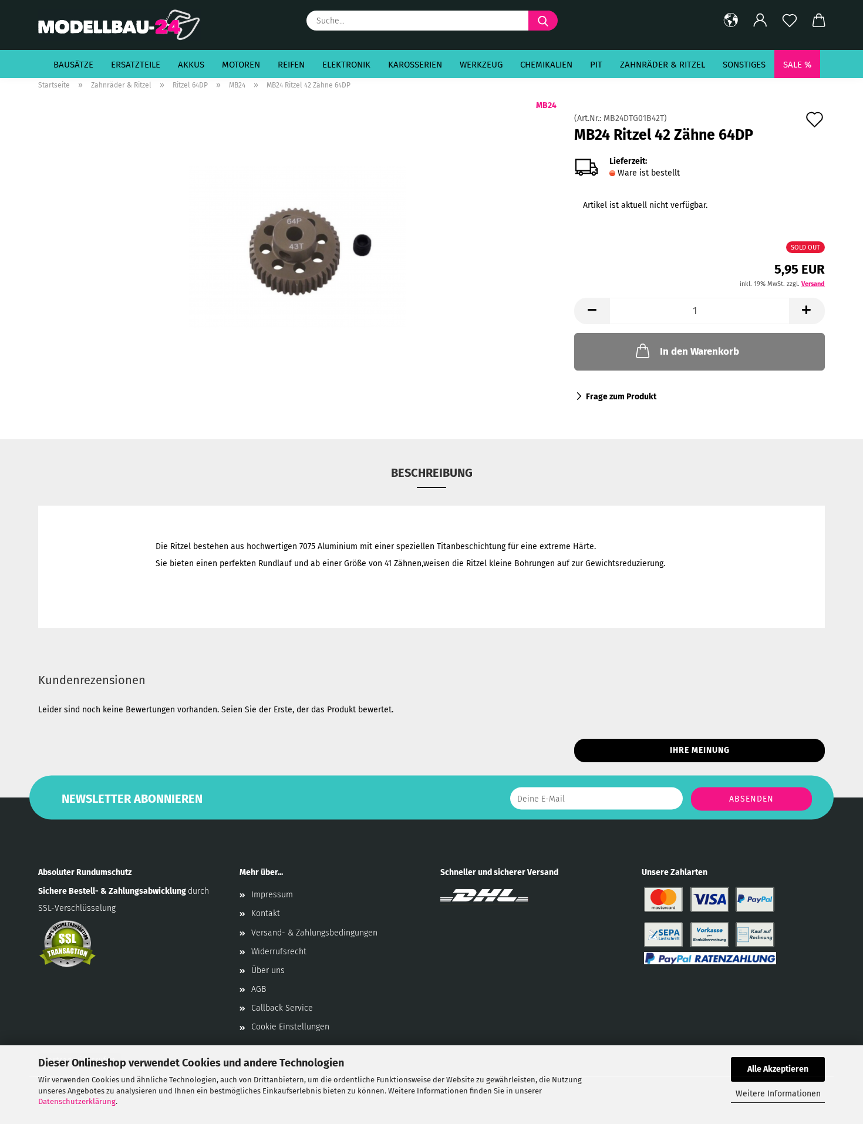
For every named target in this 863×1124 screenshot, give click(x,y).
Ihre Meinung (700, 750)
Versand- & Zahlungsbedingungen (314, 933)
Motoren (241, 64)
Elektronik (346, 64)
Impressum (272, 895)
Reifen (291, 64)
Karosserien (415, 64)
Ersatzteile (135, 64)
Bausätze (73, 64)
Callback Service (282, 1008)
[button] (731, 20)
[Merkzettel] (789, 20)
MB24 (546, 105)
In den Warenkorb (699, 351)
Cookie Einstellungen (290, 1027)
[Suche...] (543, 21)
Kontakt (265, 913)
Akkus (191, 64)
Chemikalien (546, 64)
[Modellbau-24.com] (124, 25)
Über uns (268, 970)
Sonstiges (744, 64)
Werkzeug (481, 64)
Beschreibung (432, 473)
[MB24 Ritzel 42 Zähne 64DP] (297, 246)
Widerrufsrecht (278, 952)
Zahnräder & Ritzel (662, 64)
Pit (596, 64)
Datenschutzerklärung (77, 1101)
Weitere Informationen (778, 1094)
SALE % (797, 64)
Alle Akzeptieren (777, 1069)
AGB (258, 989)
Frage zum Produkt (621, 397)
